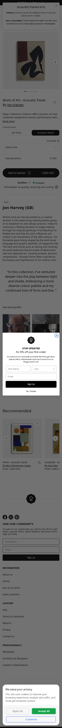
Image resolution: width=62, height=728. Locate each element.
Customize (31, 719)
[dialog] (31, 705)
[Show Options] (54, 369)
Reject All (18, 711)
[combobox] (43, 369)
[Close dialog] (57, 335)
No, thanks (31, 391)
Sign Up (31, 384)
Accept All (44, 711)
